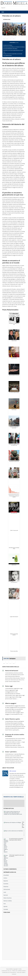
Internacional (6, 19)
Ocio (5, 903)
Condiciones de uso (6, 970)
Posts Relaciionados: (7, 55)
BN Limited (13, 771)
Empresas (6, 886)
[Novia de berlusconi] (3, 670)
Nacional (6, 895)
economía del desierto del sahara (10, 48)
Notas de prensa (7, 898)
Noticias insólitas (8, 900)
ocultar (16, 42)
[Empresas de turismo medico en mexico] (3, 734)
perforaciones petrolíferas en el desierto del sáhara (14, 47)
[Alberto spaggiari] (3, 703)
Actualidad (6, 875)
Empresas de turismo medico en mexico (14, 735)
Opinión (5, 906)
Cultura (5, 878)
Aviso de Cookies (21, 972)
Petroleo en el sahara (7, 45)
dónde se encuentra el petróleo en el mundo (12, 53)
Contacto (14, 974)
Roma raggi (9, 686)
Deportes (6, 881)
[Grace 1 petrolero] (3, 751)
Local (5, 892)
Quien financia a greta (12, 719)
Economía (6, 883)
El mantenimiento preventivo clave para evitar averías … (16, 839)
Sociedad (6, 909)
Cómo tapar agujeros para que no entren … (16, 855)
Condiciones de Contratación (9, 972)
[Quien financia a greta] (3, 719)
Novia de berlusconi (11, 670)
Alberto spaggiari (10, 703)
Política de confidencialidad (18, 970)
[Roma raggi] (3, 686)
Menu (3, 12)
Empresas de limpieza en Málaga (23, 824)
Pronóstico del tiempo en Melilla (14, 796)
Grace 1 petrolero (11, 752)
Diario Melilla (9, 969)
